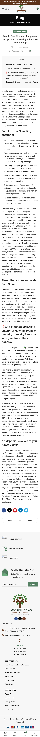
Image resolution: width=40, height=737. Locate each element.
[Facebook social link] (4, 510)
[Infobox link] (20, 573)
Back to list (20, 520)
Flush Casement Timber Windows (17, 665)
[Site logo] (21, 9)
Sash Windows (10, 669)
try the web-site (16, 356)
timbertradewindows (21, 47)
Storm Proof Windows (12, 672)
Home (12, 22)
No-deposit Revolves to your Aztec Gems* (21, 82)
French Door (9, 680)
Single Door (9, 676)
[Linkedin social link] (20, 510)
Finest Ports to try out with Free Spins (20, 68)
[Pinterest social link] (15, 510)
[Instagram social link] (24, 618)
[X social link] (9, 510)
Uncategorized (23, 22)
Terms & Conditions (12, 705)
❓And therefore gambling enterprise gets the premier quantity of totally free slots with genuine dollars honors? (21, 75)
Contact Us (9, 709)
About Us (8, 694)
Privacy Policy (10, 702)
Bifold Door (9, 684)
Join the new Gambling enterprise (18, 64)
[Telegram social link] (26, 510)
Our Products (11, 661)
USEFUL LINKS (10, 690)
